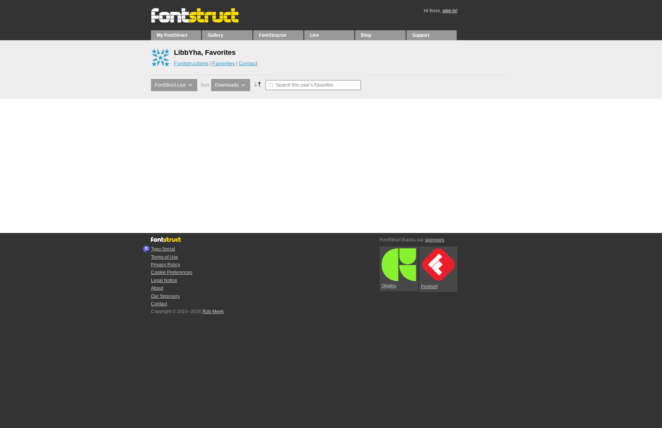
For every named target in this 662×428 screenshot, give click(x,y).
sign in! (449, 10)
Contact (248, 63)
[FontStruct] (203, 21)
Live (314, 35)
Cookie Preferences (171, 272)
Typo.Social (163, 249)
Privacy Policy (165, 264)
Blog (366, 35)
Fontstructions (191, 63)
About (157, 288)
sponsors (434, 240)
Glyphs (389, 286)
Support (420, 35)
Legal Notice (164, 280)
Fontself (429, 286)
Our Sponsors (165, 296)
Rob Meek (213, 311)
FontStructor (273, 35)
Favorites (223, 63)
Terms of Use (164, 257)
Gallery (215, 35)
